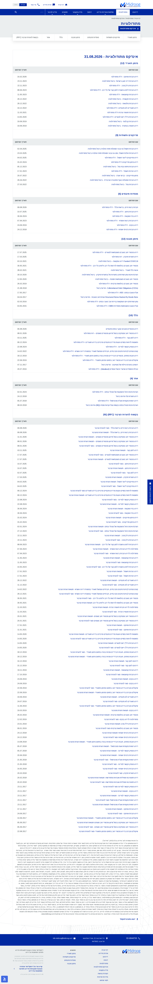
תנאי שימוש (104, 980)
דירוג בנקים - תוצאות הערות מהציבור (124, 791)
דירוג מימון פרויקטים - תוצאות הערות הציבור (122, 518)
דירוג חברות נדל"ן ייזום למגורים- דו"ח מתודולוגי (120, 117)
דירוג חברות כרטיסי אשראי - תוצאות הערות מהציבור (119, 755)
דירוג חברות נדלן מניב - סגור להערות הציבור (121, 540)
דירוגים (135, 12)
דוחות (89, 12)
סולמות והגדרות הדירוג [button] (105, 12)
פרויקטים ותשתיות (113, 37)
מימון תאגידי (132, 37)
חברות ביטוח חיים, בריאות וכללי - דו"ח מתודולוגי (120, 207)
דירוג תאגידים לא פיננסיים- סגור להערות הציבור (120, 701)
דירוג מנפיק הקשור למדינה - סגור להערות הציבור (120, 764)
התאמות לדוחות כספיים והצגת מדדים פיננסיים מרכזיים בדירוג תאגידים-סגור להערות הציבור (104, 491)
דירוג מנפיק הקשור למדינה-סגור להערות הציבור (120, 787)
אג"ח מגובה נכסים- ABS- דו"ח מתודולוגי (123, 293)
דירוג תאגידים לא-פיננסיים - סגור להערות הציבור (120, 585)
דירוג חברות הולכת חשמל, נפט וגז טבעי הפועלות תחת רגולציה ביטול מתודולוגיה (108, 153)
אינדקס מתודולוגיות (128, 28)
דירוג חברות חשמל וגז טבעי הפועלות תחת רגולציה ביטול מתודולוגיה (113, 149)
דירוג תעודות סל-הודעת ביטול (127, 396)
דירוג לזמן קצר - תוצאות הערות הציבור (124, 450)
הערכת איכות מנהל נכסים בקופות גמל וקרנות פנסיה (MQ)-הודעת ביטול (112, 405)
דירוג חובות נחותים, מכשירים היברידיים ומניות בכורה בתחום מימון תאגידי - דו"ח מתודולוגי (105, 356)
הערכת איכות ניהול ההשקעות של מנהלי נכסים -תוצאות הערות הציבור (113, 527)
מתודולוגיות (123, 12)
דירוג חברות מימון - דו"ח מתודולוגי (125, 212)
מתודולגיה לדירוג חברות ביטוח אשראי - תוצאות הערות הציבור (115, 549)
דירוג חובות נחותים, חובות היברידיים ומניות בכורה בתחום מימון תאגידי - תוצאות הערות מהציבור (103, 657)
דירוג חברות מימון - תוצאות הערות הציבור (123, 468)
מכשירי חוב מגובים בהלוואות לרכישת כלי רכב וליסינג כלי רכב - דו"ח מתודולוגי (109, 266)
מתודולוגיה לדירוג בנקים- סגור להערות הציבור (121, 719)
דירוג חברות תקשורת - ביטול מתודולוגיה (123, 99)
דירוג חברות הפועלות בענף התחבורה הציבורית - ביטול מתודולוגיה (114, 180)
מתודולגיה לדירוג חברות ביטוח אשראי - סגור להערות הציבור (116, 553)
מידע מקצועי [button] (77, 12)
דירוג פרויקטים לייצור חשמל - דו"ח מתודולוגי (121, 158)
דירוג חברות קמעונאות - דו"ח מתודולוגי (123, 95)
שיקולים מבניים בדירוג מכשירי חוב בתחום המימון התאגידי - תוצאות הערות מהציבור (107, 818)
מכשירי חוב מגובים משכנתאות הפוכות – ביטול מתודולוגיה (116, 279)
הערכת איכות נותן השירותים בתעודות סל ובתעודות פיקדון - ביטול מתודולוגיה (110, 275)
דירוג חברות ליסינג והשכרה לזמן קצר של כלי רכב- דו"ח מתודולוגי (114, 90)
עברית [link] (23, 4)
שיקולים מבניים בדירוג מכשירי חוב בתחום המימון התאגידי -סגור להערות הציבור (108, 688)
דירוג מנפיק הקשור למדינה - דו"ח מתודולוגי (122, 347)
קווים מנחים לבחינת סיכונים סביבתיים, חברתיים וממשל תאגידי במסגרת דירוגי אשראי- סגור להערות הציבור (98, 594)
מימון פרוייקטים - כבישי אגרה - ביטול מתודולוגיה (120, 176)
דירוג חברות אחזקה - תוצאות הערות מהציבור (121, 809)
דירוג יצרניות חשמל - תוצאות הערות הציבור (122, 571)
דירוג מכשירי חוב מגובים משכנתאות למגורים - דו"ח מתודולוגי (115, 252)
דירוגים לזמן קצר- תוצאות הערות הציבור (123, 661)
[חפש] (16, 12)
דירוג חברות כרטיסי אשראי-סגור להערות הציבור (120, 737)
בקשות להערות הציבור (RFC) (27, 37)
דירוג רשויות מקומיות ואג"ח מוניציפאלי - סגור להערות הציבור (116, 760)
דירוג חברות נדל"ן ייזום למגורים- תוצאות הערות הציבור (118, 643)
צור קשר (33, 5)
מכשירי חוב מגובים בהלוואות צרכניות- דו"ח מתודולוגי (118, 284)
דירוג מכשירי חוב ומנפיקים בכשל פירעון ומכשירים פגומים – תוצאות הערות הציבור (108, 437)
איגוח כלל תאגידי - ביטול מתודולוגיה (124, 270)
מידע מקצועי (103, 970)
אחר (48, 37)
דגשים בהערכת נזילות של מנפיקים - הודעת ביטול (119, 365)
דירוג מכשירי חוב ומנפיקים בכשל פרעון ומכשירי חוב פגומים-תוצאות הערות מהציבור (107, 822)
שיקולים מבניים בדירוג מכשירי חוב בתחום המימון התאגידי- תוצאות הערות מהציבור (107, 692)
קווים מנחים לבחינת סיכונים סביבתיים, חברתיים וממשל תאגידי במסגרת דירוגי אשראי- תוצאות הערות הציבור (98, 589)
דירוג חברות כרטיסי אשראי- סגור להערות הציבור (120, 769)
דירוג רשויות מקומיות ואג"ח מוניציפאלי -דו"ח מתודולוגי (118, 401)
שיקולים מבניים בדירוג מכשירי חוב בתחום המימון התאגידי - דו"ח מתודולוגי (110, 360)
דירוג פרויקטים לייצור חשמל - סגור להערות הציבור (119, 486)
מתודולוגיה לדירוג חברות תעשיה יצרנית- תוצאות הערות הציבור (115, 607)
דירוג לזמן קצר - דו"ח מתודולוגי (126, 338)
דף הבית (61, 5)
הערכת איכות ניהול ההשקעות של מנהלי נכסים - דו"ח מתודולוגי (115, 392)
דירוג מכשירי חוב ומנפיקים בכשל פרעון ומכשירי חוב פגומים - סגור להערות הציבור (108, 827)
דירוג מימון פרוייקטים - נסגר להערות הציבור (122, 522)
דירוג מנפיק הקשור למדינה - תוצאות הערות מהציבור (119, 504)
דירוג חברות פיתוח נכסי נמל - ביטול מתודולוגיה (120, 167)
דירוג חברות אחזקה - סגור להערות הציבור (123, 630)
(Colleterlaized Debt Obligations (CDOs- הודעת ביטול (117, 288)
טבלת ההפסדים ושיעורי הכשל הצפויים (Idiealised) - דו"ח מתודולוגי (113, 369)
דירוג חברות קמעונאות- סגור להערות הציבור (122, 562)
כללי (61, 37)
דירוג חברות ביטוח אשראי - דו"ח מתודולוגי (122, 221)
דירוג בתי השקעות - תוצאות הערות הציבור (123, 509)
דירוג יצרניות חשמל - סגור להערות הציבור (123, 576)
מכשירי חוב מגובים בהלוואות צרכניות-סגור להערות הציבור (117, 728)
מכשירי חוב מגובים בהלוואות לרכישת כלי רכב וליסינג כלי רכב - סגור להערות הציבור (107, 598)
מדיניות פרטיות (102, 977)
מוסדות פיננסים (93, 37)
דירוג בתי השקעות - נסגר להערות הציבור (123, 513)
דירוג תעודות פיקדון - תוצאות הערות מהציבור (121, 477)
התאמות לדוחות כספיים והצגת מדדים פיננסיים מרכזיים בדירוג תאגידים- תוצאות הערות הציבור (103, 495)
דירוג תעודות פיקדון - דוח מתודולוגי (125, 257)
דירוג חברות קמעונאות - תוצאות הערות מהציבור (120, 558)
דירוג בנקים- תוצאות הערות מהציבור (124, 679)
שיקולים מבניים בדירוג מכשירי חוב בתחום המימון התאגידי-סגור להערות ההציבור (108, 831)
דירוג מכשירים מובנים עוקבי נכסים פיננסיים (122, 329)
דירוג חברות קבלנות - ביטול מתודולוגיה (123, 121)
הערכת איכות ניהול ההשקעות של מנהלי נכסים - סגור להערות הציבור (113, 531)
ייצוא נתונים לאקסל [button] (127, 919)
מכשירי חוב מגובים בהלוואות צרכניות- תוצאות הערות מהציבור (115, 715)
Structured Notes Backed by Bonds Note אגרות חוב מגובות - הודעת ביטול (109, 297)
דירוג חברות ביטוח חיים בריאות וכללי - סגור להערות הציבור (116, 428)
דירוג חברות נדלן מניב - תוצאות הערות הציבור (121, 536)
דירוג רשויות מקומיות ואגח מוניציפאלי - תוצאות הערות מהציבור (115, 746)
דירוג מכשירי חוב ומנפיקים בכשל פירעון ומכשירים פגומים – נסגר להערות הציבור (108, 446)
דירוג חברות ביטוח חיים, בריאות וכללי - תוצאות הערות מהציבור (115, 432)
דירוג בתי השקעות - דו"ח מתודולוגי (125, 216)
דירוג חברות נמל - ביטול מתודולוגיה (124, 184)
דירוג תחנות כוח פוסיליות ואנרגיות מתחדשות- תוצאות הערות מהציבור (113, 778)
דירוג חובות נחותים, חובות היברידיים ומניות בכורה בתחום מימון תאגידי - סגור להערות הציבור (104, 652)
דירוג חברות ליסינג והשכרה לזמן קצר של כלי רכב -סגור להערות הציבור (112, 567)
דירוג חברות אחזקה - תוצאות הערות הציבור (122, 625)
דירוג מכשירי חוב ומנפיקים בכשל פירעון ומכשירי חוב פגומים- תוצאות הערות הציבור (107, 616)
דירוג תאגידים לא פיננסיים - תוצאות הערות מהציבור (119, 580)
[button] (4, 979)
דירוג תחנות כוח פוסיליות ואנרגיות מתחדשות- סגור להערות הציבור (114, 782)
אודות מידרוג (47, 5)
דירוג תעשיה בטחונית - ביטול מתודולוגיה (123, 126)
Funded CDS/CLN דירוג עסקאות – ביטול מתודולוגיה (118, 261)
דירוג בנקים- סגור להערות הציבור (126, 683)
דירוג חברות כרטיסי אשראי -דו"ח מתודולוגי (122, 229)
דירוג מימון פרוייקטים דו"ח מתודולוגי (124, 162)
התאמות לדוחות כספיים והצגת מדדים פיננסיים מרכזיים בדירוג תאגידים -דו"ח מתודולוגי (105, 342)
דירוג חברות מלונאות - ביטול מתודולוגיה (123, 103)
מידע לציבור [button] (52, 12)
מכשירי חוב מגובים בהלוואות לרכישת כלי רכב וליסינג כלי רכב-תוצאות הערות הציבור (107, 603)
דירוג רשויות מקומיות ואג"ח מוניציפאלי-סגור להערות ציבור (117, 800)
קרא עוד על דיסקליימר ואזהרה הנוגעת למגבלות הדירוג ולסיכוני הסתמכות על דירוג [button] (30, 969)
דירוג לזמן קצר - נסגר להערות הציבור (124, 473)
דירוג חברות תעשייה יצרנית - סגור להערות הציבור (120, 612)
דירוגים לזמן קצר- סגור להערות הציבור (124, 666)
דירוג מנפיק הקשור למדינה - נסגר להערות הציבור (120, 500)
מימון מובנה (75, 37)
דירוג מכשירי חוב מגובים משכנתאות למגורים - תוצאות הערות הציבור (113, 459)
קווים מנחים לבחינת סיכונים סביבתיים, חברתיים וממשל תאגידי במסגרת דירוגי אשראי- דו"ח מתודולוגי (100, 351)
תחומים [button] (65, 12)
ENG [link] (15, 4)
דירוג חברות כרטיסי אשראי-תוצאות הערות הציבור (120, 733)
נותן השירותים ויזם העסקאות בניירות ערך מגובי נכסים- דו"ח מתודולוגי (112, 302)
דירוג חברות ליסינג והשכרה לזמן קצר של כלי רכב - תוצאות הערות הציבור (111, 544)
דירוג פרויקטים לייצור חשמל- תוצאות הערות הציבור (119, 482)
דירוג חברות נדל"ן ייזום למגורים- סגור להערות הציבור (118, 648)
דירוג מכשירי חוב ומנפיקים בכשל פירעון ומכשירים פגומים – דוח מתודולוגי (111, 333)
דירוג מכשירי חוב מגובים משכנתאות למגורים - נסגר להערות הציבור (113, 455)
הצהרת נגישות (103, 973)
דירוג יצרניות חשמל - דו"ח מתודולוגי (124, 171)
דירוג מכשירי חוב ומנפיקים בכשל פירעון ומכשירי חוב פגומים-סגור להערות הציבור (108, 621)
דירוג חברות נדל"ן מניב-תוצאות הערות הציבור (121, 724)
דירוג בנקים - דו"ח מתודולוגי (127, 225)
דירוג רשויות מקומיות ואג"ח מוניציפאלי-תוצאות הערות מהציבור (115, 805)
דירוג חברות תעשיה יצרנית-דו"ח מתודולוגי (122, 112)
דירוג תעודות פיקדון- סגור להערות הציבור (123, 773)
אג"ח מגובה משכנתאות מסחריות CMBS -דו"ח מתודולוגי (117, 306)
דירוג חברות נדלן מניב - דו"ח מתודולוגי (123, 86)
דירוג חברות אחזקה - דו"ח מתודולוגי (124, 77)
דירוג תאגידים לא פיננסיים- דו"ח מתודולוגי (122, 108)
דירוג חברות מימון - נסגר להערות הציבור (123, 464)
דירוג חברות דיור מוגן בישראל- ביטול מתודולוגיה (120, 81)
